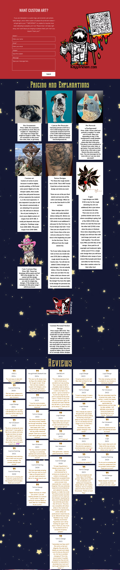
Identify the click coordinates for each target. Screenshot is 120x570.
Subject (15, 50)
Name (14, 35)
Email (14, 43)
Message (15, 57)
